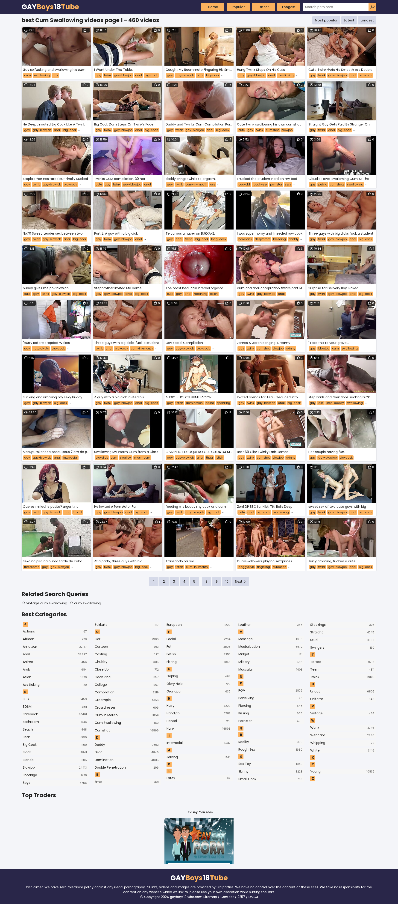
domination (194, 403)
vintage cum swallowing (46, 603)
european (279, 567)
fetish (189, 239)
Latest (263, 7)
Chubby (127, 661)
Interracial (199, 742)
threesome (31, 567)
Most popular (326, 20)
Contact (227, 897)
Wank (342, 727)
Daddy (127, 744)
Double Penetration (127, 767)
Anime (55, 661)
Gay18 (50, 7)
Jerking (199, 757)
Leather (270, 624)
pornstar (276, 184)
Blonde (55, 760)
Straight (342, 632)
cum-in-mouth (196, 184)
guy (55, 75)
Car (127, 639)
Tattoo (342, 661)
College (127, 684)
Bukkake (127, 624)
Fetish (199, 654)
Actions (55, 631)
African (55, 639)
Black (55, 752)
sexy (288, 184)
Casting (127, 654)
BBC (55, 699)
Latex (199, 778)
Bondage (55, 775)
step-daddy (335, 403)
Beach (55, 729)
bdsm (209, 403)
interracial (70, 457)
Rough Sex (270, 749)
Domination (127, 760)
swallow (126, 457)
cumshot (272, 130)
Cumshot (127, 730)
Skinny (270, 771)
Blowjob (55, 767)
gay (98, 75)
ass (212, 184)
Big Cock (55, 744)
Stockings (342, 624)
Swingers (342, 647)
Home (213, 7)
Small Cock (270, 779)
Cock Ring (127, 677)
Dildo (127, 752)
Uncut (342, 691)
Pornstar (270, 721)
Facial (199, 639)
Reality (270, 742)
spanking (223, 403)
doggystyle (246, 567)
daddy (293, 239)
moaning (200, 294)
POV (270, 690)
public (322, 184)
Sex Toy (270, 763)
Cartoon (127, 646)
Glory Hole (199, 683)
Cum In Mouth (127, 715)
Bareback (55, 714)
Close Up (127, 669)
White (342, 750)
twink (107, 75)
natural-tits (41, 348)
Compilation (127, 692)
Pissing (270, 713)
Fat (199, 646)
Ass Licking (55, 684)
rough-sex (260, 184)
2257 (241, 897)
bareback (245, 239)
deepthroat (262, 239)
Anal (55, 654)
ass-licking (286, 75)
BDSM (55, 706)
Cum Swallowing (127, 722)
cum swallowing (87, 603)
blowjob (287, 130)
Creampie (127, 700)
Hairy (199, 705)
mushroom (142, 457)
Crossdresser (127, 707)
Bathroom (55, 721)
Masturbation (270, 646)
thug (209, 457)
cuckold (244, 184)
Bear (55, 737)
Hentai (199, 721)
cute (241, 130)
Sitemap (210, 897)
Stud (342, 640)
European (199, 624)
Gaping (199, 676)
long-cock (218, 239)
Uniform (342, 699)
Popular (238, 7)
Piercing (270, 705)
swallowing (42, 75)
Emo (127, 781)
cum (27, 75)
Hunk (199, 728)
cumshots (337, 184)
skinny (290, 348)
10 (226, 581)
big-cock (151, 75)
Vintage (342, 713)
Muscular (270, 669)
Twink (342, 677)
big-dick (102, 457)
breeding (279, 239)
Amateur (55, 646)
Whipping (342, 742)
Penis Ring (270, 698)
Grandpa (199, 691)
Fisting (199, 661)
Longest (289, 7)
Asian (55, 677)
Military (270, 661)
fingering (263, 567)
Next (238, 581)
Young (342, 771)
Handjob (199, 713)
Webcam (342, 735)
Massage (270, 639)
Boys (55, 782)
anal (138, 75)
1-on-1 (77, 512)
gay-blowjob (123, 75)
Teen (342, 669)
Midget (270, 654)
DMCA (253, 897)
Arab (55, 669)
